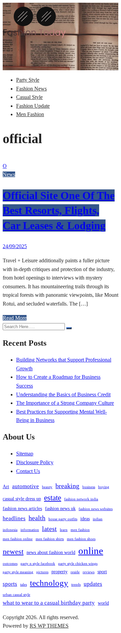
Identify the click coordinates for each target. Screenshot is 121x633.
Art (6, 486)
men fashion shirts (50, 539)
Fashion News (31, 88)
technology (49, 582)
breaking (67, 486)
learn (64, 530)
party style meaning (18, 572)
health (37, 518)
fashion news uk (60, 508)
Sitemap (24, 453)
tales (23, 584)
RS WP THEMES (49, 626)
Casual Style (29, 97)
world (103, 603)
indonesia (10, 530)
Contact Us (28, 471)
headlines (14, 518)
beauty (47, 487)
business (88, 487)
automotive (25, 486)
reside (75, 572)
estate (52, 497)
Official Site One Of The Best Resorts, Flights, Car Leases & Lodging (59, 210)
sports (10, 584)
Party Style (27, 80)
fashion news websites (96, 509)
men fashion (80, 530)
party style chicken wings (77, 563)
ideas (85, 518)
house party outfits (62, 519)
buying (103, 487)
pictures (42, 572)
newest (13, 552)
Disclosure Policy (34, 462)
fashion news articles (22, 508)
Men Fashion (30, 114)
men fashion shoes (81, 539)
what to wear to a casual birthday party (49, 603)
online (90, 550)
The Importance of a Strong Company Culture (65, 403)
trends (76, 584)
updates (93, 584)
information (30, 530)
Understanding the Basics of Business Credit (63, 394)
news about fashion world (51, 552)
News (9, 174)
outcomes (10, 563)
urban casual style (16, 595)
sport (102, 571)
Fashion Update (33, 106)
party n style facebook (38, 563)
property (59, 571)
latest (49, 528)
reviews (88, 572)
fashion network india (81, 499)
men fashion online (18, 539)
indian (98, 519)
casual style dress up (22, 498)
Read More (15, 318)
